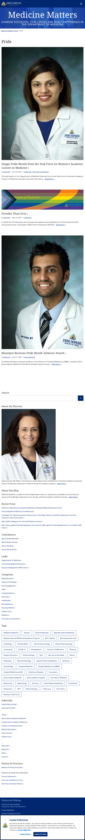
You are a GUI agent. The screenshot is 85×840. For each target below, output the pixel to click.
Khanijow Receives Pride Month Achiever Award (33, 353)
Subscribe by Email (9, 549)
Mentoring (8, 683)
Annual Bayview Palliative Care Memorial (17, 511)
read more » (61, 483)
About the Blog (7, 546)
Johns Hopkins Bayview (13, 677)
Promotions (73, 683)
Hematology (8, 666)
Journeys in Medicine (59, 677)
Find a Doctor (7, 733)
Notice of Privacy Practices (12, 767)
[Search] (80, 398)
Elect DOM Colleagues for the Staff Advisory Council (22, 521)
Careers (5, 757)
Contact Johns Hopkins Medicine (14, 722)
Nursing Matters (8, 608)
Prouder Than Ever (14, 213)
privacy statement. (24, 830)
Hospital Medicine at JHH (13, 672)
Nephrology (22, 683)
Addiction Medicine (11, 633)
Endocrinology (28, 655)
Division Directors (11, 655)
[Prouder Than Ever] (42, 200)
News (4, 753)
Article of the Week (9, 582)
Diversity (72, 649)
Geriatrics (66, 661)
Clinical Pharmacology (63, 644)
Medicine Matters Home (9, 31)
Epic (41, 655)
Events (72, 655)
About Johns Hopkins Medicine (14, 718)
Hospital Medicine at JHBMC (49, 666)
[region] (42, 827)
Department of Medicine (11, 560)
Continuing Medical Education (13, 564)
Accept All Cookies (40, 834)
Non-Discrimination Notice (12, 784)
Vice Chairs (60, 689)
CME (3, 589)
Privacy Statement (9, 776)
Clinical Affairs (22, 644)
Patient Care (6, 611)
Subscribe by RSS (8, 708)
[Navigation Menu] (81, 3)
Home (4, 715)
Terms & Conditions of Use (12, 780)
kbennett (7, 172)
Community (8, 649)
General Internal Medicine (46, 661)
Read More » (50, 179)
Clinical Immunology (42, 644)
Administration (7, 578)
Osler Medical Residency (53, 683)
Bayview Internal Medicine (64, 633)
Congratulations (29, 357)
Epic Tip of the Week (56, 655)
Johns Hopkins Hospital (36, 677)
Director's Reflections (55, 649)
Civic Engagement (9, 586)
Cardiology (8, 644)
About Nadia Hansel (9, 542)
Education (5, 597)
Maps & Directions (9, 729)
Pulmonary (8, 689)
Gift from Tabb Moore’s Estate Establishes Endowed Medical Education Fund (31, 508)
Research (5, 615)
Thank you (47, 689)
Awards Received (42, 633)
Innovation (53, 672)
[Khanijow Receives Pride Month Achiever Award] (42, 292)
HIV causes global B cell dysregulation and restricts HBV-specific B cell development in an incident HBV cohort (42, 526)
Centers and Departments (12, 726)
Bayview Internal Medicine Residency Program (22, 638)
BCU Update (50, 638)
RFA (19, 689)
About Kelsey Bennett (10, 538)
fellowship (8, 661)
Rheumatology (31, 689)
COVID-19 (22, 649)
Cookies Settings (25, 834)
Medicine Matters (42, 14)
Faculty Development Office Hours (15, 567)
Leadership (28, 172)
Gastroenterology (24, 661)
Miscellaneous (7, 604)
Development (36, 649)
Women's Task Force (12, 694)
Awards (27, 633)
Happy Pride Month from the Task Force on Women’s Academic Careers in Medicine (42, 165)
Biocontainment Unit (68, 638)
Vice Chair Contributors (40, 172)
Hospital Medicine (26, 666)
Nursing (35, 683)
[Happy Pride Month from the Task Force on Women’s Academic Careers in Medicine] (42, 103)
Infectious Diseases (36, 672)
